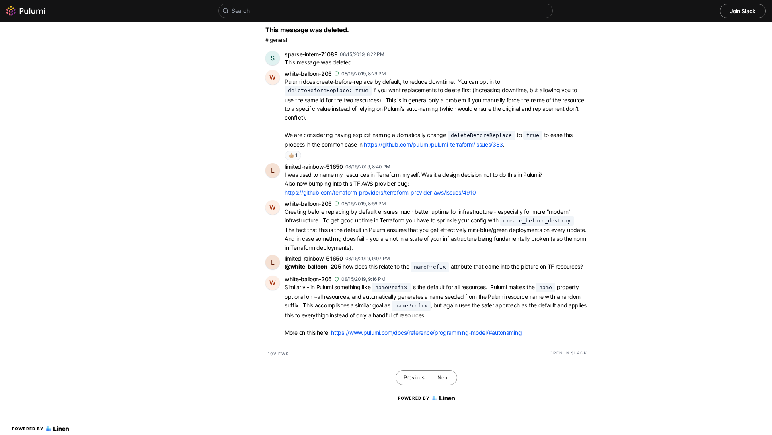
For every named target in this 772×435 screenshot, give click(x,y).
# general (276, 40)
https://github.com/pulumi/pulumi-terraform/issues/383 (433, 144)
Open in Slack (568, 352)
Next (443, 377)
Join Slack (743, 11)
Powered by (28, 428)
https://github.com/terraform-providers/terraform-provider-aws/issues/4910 (380, 192)
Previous (414, 377)
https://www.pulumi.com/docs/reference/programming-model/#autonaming (426, 332)
